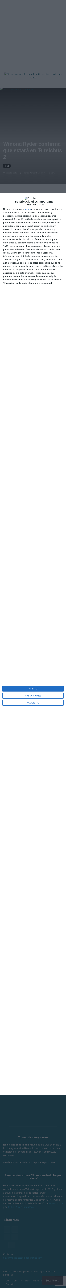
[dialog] (33, 644)
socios (27, 209)
